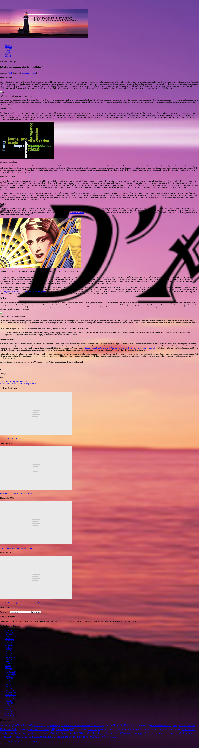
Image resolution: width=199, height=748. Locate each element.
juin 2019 (8, 680)
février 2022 (9, 630)
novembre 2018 (10, 695)
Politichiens (155, 733)
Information (158, 729)
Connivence (99, 726)
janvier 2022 (9, 632)
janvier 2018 (9, 715)
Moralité (127, 733)
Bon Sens (25, 725)
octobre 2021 (9, 639)
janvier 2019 (9, 691)
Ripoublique (6, 737)
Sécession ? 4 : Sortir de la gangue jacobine (16, 493)
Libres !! (8, 56)
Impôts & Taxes (126, 729)
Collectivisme (69, 725)
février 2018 (9, 713)
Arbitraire (8, 725)
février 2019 (9, 688)
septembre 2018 (10, 699)
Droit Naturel (117, 725)
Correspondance (10, 58)
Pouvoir (164, 733)
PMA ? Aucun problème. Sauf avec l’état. (16, 548)
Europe (23, 729)
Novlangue (141, 733)
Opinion (8, 50)
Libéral (97, 733)
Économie (8, 49)
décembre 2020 (10, 657)
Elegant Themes (14, 741)
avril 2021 (8, 649)
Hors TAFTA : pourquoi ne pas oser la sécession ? (19, 603)
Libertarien (66, 733)
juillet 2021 (9, 645)
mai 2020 (8, 666)
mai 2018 (8, 707)
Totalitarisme (64, 737)
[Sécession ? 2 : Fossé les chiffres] (36, 434)
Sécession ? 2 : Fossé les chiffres (12, 439)
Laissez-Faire (51, 733)
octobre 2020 (9, 661)
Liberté (82, 733)
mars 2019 (8, 686)
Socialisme (34, 737)
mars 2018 (8, 711)
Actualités (8, 47)
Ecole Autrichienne (161, 725)
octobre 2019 (9, 676)
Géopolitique (81, 729)
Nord (10, 73)
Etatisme (8, 729)
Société (7, 54)
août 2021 (8, 643)
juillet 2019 (9, 678)
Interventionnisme (19, 733)
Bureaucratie (40, 726)
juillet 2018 (9, 703)
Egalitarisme (189, 726)
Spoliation (48, 736)
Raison (191, 733)
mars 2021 (8, 651)
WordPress (34, 741)
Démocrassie (139, 725)
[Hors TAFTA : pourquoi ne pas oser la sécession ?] (36, 598)
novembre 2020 (10, 659)
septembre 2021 (10, 641)
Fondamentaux (41, 729)
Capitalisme (54, 725)
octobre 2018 (9, 697)
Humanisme (109, 729)
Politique (8, 52)
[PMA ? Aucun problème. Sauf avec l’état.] (36, 544)
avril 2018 (8, 709)
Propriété (176, 733)
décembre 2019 (10, 672)
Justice (38, 733)
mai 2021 (8, 647)
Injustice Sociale (173, 729)
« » (24, 292)
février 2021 (9, 653)
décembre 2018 (10, 693)
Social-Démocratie (20, 737)
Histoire (94, 729)
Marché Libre (114, 733)
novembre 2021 (10, 637)
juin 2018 (8, 705)
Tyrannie (80, 736)
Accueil (7, 45)
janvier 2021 (9, 655)
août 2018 (8, 701)
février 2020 (9, 670)
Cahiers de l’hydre (77, 213)
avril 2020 (8, 668)
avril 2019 (8, 684)
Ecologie (178, 726)
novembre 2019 (10, 674)
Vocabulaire (98, 736)
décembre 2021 (10, 635)
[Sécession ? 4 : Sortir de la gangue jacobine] (36, 489)
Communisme (86, 725)
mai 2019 (8, 682)
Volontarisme (114, 737)
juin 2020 (8, 664)
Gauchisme (65, 729)
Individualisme (143, 729)
